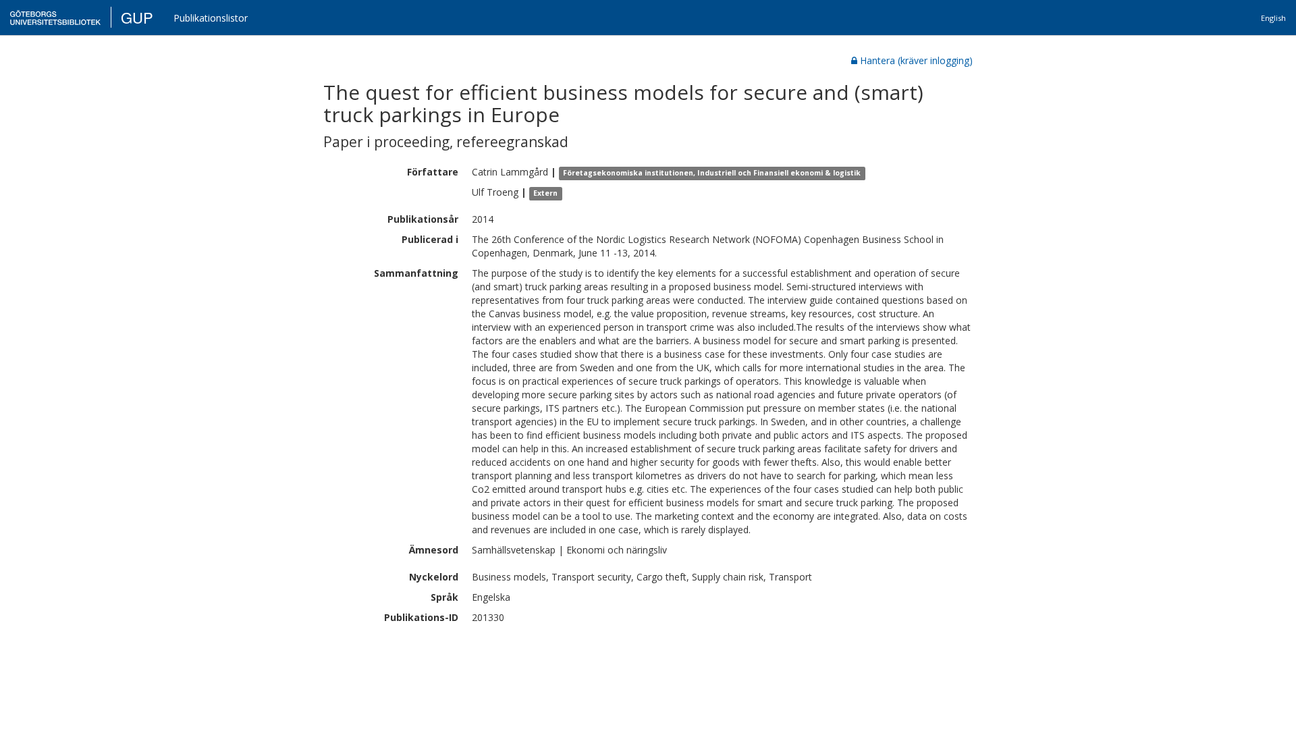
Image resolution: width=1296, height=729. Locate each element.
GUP (137, 17)
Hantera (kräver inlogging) (916, 60)
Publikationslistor (210, 17)
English (1273, 18)
